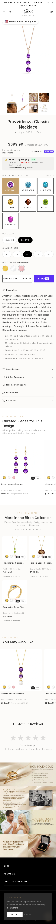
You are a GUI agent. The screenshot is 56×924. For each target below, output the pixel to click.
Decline (28, 915)
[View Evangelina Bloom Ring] (14, 592)
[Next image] (38, 460)
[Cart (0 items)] (51, 12)
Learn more (12, 908)
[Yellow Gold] (5, 268)
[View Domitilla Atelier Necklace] (21, 670)
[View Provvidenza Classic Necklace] (14, 548)
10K (33, 478)
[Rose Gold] (21, 268)
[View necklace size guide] (44, 108)
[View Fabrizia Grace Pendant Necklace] (41, 548)
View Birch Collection (28, 529)
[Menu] (4, 12)
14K (37, 478)
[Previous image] (3, 460)
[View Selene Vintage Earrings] (21, 460)
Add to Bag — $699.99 (17, 279)
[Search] (10, 12)
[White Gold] (13, 268)
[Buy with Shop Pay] (44, 278)
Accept (15, 915)
